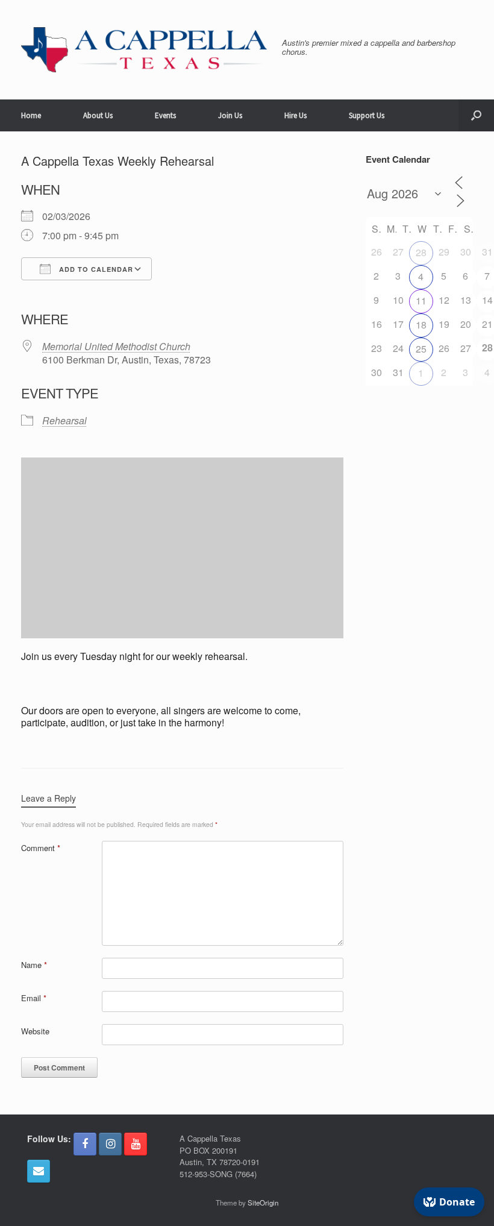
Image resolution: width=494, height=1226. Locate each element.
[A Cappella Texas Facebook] (84, 1144)
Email (33, 998)
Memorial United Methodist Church (116, 346)
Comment (40, 847)
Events (165, 115)
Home (31, 115)
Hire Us (295, 115)
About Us (98, 115)
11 (421, 300)
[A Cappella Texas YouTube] (135, 1144)
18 (421, 325)
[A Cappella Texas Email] (38, 1171)
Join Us (230, 115)
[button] (476, 115)
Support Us (366, 115)
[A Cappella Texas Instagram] (110, 1144)
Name (34, 964)
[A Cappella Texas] (144, 49)
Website (35, 1031)
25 (421, 349)
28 (421, 252)
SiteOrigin (263, 1202)
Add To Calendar (95, 269)
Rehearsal (64, 420)
